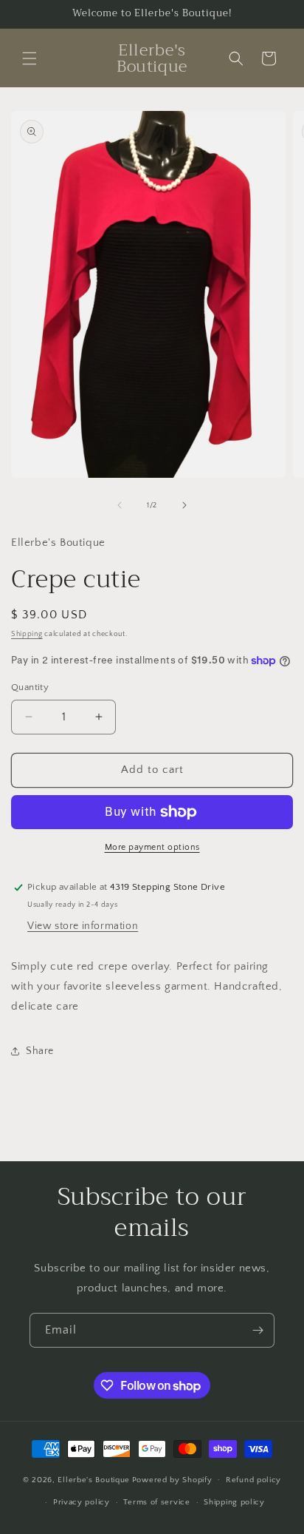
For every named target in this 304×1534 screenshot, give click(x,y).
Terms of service (156, 1502)
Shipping (27, 634)
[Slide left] (119, 505)
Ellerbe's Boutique (94, 1479)
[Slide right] (184, 505)
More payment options (152, 847)
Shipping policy (234, 1502)
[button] (29, 58)
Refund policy (253, 1480)
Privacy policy (81, 1502)
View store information (82, 926)
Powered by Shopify (172, 1479)
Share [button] (40, 1051)
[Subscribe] (257, 1330)
